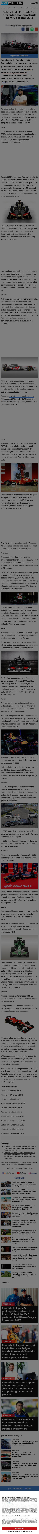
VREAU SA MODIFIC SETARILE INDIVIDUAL (19, 1531)
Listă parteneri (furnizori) (6, 1524)
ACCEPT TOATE (19, 1528)
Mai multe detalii (8, 1502)
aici (19, 1509)
